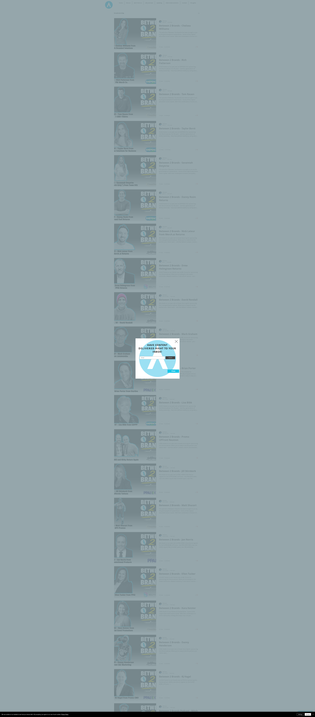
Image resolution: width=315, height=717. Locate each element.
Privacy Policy (64, 714)
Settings (300, 714)
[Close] (313, 714)
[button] (173, 371)
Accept (308, 714)
